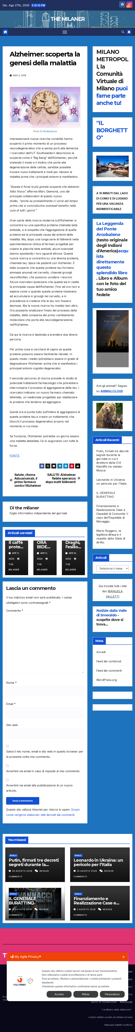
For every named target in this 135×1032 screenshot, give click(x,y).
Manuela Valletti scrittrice (118, 1024)
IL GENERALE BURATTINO (22, 901)
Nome (11, 682)
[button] (122, 32)
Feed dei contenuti (108, 661)
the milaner (27, 507)
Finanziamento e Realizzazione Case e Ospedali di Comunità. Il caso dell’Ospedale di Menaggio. (112, 513)
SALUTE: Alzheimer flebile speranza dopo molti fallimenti (61, 478)
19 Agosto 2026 (22, 909)
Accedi (100, 652)
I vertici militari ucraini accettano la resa (110, 1017)
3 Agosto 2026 (86, 909)
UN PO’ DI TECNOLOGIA (104, 1002)
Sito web (12, 725)
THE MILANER (67, 19)
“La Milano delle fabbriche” (117, 1009)
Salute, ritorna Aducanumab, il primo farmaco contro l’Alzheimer (27, 480)
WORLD (13, 855)
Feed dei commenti (109, 670)
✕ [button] (123, 957)
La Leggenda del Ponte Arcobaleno (109, 229)
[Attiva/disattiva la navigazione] (64, 32)
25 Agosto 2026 (87, 871)
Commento (14, 610)
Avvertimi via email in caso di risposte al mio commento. (43, 771)
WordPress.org (106, 680)
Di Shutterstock (48, 131)
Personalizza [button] (112, 994)
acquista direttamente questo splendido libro (112, 261)
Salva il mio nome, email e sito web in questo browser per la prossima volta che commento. (44, 754)
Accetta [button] (59, 994)
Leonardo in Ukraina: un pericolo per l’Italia (98, 862)
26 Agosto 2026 (22, 871)
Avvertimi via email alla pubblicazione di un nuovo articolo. (39, 788)
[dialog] (67, 976)
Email (11, 704)
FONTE (15, 455)
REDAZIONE (126, 1002)
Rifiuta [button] (85, 994)
